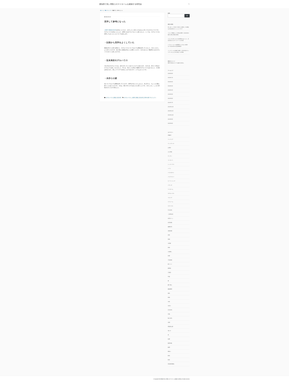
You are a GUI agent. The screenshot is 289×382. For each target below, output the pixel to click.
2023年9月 (170, 119)
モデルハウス (109, 97)
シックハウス (171, 164)
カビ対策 (170, 151)
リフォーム (170, 201)
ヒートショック (171, 181)
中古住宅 (170, 210)
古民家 (169, 243)
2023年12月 (171, 106)
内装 (169, 235)
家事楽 (169, 268)
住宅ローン (170, 218)
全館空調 (170, 230)
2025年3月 (170, 90)
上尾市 (133, 97)
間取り (169, 351)
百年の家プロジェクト (150, 97)
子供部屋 (170, 260)
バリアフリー (171, 176)
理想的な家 (170, 326)
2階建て (170, 135)
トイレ (169, 168)
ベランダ (170, 185)
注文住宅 (119, 97)
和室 (169, 247)
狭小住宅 (170, 318)
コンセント (170, 160)
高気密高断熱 (171, 364)
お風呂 (169, 147)
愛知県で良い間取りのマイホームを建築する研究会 (120, 4)
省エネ (169, 330)
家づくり (170, 264)
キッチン (170, 156)
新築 (114, 97)
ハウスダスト (171, 172)
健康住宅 (170, 226)
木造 (169, 301)
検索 (169, 13)
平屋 (169, 276)
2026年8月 (170, 73)
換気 (169, 293)
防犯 (169, 355)
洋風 (169, 314)
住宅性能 (170, 222)
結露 (169, 339)
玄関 (169, 322)
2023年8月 (170, 123)
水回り (169, 305)
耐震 (169, 347)
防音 (169, 359)
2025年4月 (170, 86)
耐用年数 (170, 343)
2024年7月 (170, 102)
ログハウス (170, 206)
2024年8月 (170, 98)
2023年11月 (170, 110)
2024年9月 (170, 94)
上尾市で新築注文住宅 (110, 30)
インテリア (170, 139)
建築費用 (170, 289)
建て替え (170, 285)
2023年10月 (171, 115)
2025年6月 (170, 81)
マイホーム (170, 189)
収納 (169, 239)
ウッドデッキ (171, 143)
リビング (170, 197)
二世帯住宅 (170, 214)
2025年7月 (170, 77)
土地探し (170, 251)
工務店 (169, 272)
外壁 (169, 255)
